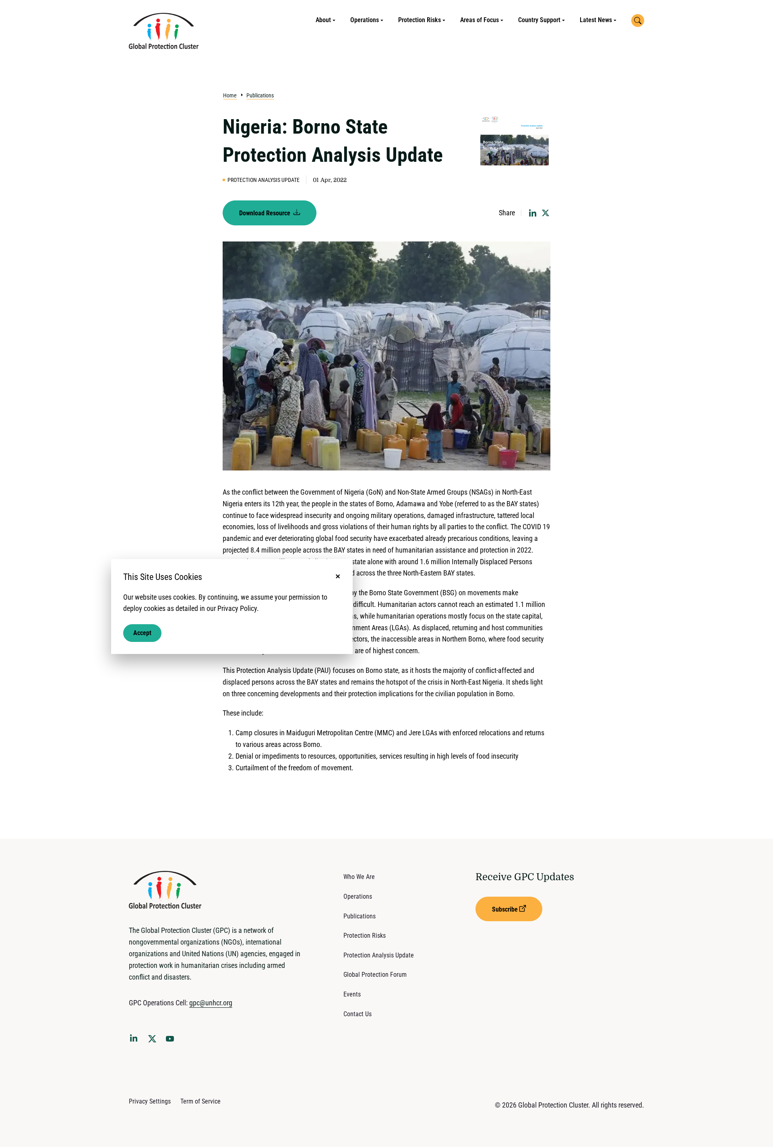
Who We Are (359, 877)
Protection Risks (419, 20)
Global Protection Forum (375, 974)
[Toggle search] (637, 20)
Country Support (539, 20)
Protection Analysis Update (378, 955)
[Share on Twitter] (545, 213)
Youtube (172, 1041)
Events (352, 994)
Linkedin (135, 1039)
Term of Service (200, 1101)
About (323, 20)
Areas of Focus (479, 20)
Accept (142, 633)
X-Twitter (153, 1041)
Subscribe (505, 909)
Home (230, 95)
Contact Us (357, 1014)
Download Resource (265, 213)
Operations (364, 20)
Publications (260, 95)
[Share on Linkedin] (532, 213)
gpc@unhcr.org (210, 1002)
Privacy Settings (150, 1101)
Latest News (596, 20)
